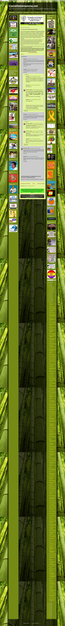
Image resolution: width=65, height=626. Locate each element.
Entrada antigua (41, 183)
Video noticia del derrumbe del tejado (52, 458)
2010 (49, 612)
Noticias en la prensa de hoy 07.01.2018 (52, 554)
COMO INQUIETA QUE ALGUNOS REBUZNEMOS (51, 573)
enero (50, 301)
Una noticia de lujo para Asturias (51, 373)
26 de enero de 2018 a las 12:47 (34, 85)
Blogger (40, 623)
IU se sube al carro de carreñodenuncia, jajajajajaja (52, 562)
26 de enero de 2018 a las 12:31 (34, 76)
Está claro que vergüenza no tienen (52, 486)
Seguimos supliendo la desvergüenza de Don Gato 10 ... (52, 595)
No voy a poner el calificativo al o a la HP (52, 538)
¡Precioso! (50, 438)
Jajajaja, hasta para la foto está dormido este (52, 421)
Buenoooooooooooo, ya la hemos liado (52, 515)
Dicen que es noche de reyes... (52, 567)
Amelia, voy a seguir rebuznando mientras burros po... (52, 600)
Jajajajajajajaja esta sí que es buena (52, 371)
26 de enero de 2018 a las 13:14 (32, 114)
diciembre (50, 287)
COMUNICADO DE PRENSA (52, 478)
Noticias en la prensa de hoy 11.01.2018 (52, 511)
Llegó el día (50, 302)
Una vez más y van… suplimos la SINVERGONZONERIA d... (52, 319)
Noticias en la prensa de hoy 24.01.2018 (52, 383)
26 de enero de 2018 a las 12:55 (37, 89)
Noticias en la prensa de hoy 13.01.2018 (52, 496)
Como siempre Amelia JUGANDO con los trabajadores (52, 350)
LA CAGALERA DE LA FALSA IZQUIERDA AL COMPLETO (52, 576)
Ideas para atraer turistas (51, 352)
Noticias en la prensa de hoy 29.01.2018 (52, 334)
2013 (49, 608)
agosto (50, 292)
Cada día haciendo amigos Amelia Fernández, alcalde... (52, 330)
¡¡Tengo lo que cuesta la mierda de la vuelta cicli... (52, 449)
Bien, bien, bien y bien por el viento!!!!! (52, 414)
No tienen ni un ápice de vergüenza (52, 410)
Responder (25, 66)
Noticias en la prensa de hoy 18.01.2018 (52, 447)
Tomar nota (50, 467)
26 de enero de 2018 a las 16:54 (32, 156)
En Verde (32, 12)
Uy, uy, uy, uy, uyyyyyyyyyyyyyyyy (52, 306)
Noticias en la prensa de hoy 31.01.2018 (52, 308)
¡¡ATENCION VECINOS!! (51, 588)
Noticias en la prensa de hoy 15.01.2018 (52, 480)
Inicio (34, 183)
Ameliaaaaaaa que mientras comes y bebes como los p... (52, 583)
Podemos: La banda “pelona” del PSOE (52, 507)
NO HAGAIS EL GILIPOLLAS (51, 366)
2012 (49, 609)
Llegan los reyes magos (51, 579)
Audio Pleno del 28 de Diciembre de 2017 (52, 513)
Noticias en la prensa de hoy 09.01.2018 (52, 530)
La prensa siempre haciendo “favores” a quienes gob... (52, 339)
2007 (49, 616)
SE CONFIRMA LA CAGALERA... (51, 581)
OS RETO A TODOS (12, 68)
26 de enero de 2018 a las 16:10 (34, 99)
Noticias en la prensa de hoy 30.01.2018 (52, 322)
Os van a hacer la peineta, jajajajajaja (52, 378)
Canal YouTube (51, 12)
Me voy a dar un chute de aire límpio (52, 543)
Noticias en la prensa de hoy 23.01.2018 (52, 392)
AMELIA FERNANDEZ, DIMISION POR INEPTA (52, 336)
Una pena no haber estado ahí (52, 430)
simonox (31, 623)
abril (49, 297)
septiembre (50, 291)
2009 (49, 613)
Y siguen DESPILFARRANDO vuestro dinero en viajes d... (52, 441)
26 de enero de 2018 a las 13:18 (37, 131)
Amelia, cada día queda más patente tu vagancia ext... (52, 407)
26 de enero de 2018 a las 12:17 (32, 69)
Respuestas (27, 74)
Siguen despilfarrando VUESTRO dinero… (52, 565)
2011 (49, 611)
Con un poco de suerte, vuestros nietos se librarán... (52, 401)
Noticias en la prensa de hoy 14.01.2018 (52, 488)
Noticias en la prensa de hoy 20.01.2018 (52, 427)
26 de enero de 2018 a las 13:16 (37, 123)
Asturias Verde (26, 12)
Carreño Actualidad (44, 12)
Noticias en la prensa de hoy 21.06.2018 (52, 412)
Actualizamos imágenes (51, 560)
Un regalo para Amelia (52, 484)
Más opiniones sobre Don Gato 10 (52, 476)
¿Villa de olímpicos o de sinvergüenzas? (52, 389)
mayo (50, 296)
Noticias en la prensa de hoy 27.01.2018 (52, 356)
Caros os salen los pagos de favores (52, 313)
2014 (49, 607)
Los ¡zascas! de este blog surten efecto (52, 360)
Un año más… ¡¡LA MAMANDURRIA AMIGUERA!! (52, 551)
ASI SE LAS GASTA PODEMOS (52, 310)
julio (49, 293)
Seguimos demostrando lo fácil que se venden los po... (52, 386)
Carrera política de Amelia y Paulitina (52, 354)
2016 (49, 604)
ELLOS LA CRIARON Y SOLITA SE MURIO (52, 325)
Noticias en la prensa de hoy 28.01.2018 (52, 344)
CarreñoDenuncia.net (23, 6)
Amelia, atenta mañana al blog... (52, 586)
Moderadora (28, 89)
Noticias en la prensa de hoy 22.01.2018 (52, 405)
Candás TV (37, 12)
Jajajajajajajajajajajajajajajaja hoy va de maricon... (52, 369)
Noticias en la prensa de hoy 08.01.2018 (52, 536)
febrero (50, 300)
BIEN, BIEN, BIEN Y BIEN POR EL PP (52, 452)
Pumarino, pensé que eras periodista (52, 501)
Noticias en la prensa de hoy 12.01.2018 (52, 503)
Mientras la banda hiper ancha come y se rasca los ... (52, 462)
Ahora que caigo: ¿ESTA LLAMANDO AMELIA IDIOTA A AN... (52, 315)
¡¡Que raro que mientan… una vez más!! (52, 465)
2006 (49, 617)
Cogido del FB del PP (52, 358)
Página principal (12, 12)
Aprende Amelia (51, 376)
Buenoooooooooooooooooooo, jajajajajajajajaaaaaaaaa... (52, 556)
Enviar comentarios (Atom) (29, 185)
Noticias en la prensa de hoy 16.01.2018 (52, 469)
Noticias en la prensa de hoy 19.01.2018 (52, 437)
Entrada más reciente (25, 183)
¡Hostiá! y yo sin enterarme (51, 341)
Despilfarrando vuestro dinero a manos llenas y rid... (52, 434)
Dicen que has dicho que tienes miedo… (52, 593)
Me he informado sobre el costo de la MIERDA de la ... (52, 454)
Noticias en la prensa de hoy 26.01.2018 (52, 364)
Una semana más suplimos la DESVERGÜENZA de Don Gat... (52, 424)
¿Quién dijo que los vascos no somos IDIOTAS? (52, 327)
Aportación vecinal (51, 489)
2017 (49, 603)
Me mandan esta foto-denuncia (52, 569)
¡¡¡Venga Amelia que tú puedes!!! (52, 545)
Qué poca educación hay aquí (52, 394)
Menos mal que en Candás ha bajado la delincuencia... (52, 474)
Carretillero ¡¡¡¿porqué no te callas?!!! (52, 509)
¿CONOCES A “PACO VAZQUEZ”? (52, 483)
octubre (50, 289)
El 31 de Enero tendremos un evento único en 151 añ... (52, 346)
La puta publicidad (51, 597)
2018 (49, 286)
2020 (49, 283)
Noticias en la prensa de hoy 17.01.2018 (52, 460)
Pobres (50, 456)
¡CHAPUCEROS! (51, 390)
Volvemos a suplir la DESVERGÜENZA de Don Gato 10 (52, 498)
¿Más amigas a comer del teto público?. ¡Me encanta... (52, 590)
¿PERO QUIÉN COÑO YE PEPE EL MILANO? (52, 522)
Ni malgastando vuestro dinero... (52, 432)
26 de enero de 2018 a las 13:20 (34, 148)
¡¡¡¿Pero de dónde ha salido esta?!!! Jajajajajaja (52, 528)
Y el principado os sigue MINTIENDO (52, 505)
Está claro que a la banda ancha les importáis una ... (52, 418)
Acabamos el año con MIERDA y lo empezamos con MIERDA (52, 548)
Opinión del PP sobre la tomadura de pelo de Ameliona (52, 525)
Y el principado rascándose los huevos (51, 444)
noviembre (50, 288)
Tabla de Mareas (19, 12)
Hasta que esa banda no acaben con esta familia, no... (52, 380)
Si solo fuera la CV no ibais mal (52, 304)
